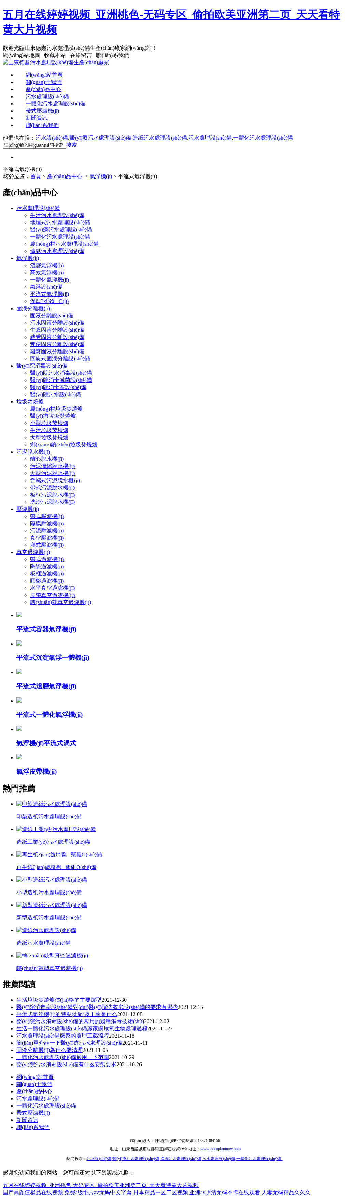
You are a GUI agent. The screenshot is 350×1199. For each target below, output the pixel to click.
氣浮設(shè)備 (46, 287)
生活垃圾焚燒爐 (49, 430)
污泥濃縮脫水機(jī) (52, 466)
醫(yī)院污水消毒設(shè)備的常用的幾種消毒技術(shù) (80, 1021)
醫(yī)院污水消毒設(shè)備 (61, 373)
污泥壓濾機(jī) (47, 530)
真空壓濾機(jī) (47, 538)
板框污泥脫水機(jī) (52, 495)
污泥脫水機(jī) (33, 452)
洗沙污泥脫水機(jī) (52, 502)
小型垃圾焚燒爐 (49, 423)
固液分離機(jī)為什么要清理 (49, 1050)
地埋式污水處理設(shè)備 (60, 222)
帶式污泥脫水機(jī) (52, 487)
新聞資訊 (37, 118)
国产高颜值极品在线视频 (33, 1192)
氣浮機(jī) (101, 176)
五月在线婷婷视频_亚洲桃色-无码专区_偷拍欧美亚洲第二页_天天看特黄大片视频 (101, 1185)
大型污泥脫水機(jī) (52, 473)
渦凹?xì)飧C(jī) (49, 301)
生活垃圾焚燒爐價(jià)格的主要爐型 (59, 1000)
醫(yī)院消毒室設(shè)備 (58, 387)
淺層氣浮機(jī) (47, 265)
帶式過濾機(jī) (47, 559)
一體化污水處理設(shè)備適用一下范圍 (62, 1057)
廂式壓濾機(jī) (47, 545)
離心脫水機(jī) (47, 459)
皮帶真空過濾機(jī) (52, 595)
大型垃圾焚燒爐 (49, 437)
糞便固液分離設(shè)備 (57, 344)
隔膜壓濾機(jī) (47, 523)
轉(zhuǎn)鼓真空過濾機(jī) (60, 602)
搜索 (71, 145)
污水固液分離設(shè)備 (57, 323)
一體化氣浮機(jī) (49, 280)
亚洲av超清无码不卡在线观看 (224, 1192)
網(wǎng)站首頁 (44, 75)
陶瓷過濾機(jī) (47, 566)
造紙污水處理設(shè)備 (160, 138)
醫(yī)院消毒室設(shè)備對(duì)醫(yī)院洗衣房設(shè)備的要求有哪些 (97, 1007)
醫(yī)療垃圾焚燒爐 (53, 416)
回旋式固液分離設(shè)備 (60, 358)
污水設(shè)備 (52, 138)
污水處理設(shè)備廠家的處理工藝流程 (62, 1036)
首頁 (35, 176)
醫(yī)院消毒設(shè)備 (41, 366)
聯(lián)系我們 (42, 125)
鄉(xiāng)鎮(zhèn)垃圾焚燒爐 (63, 444)
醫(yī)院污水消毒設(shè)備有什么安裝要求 (66, 1064)
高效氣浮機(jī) (47, 272)
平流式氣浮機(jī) (49, 294)
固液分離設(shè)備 (51, 315)
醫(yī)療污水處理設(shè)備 (100, 138)
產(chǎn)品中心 (43, 89)
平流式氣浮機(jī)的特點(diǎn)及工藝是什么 (66, 1014)
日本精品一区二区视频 (160, 1192)
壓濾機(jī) (27, 509)
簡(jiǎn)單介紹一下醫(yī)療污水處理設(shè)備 (69, 1043)
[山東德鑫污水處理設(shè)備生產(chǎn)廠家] (56, 62)
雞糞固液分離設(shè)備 (57, 351)
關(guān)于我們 (44, 82)
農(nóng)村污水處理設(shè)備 (64, 244)
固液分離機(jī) (33, 308)
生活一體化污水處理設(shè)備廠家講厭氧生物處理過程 (81, 1028)
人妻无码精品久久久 (286, 1192)
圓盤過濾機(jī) (47, 581)
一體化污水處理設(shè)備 (55, 103)
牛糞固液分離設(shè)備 (57, 330)
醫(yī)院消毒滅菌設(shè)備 (61, 380)
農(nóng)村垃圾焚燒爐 (56, 409)
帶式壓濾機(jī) (42, 111)
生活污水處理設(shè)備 (57, 215)
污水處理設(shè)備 (47, 96)
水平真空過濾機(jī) (52, 588)
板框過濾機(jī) (47, 573)
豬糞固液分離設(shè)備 (57, 337)
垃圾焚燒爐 (30, 401)
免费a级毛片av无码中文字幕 (98, 1192)
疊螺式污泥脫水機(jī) (55, 480)
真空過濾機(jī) (33, 552)
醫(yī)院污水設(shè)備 (55, 394)
